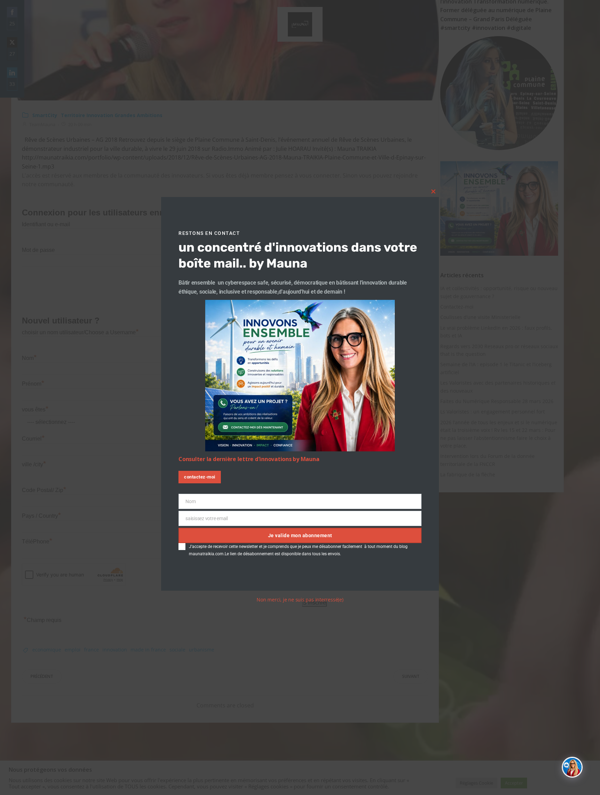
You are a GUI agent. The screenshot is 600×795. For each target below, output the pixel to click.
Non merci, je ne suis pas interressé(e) (300, 599)
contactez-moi (199, 477)
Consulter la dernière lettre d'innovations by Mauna (248, 459)
